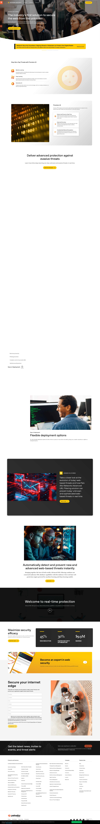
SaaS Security (10, 796)
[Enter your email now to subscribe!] (70, 746)
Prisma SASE (23, 786)
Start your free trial (13, 28)
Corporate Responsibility (69, 770)
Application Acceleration (25, 788)
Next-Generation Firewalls (26, 766)
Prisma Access (24, 796)
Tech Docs (81, 786)
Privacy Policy (33, 722)
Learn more (49, 580)
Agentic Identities (53, 777)
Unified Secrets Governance (55, 781)
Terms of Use (20, 819)
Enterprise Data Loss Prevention (13, 787)
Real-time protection (14, 353)
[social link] (71, 820)
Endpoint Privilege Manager (54, 770)
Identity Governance (53, 772)
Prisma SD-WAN (24, 800)
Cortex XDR (38, 786)
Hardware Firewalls (24, 769)
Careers (66, 765)
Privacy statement (9, 822)
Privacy (9, 819)
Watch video (63, 501)
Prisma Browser (24, 798)
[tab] (44, 50)
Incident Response (53, 795)
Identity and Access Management (56, 768)
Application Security (39, 771)
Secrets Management (53, 779)
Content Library (82, 768)
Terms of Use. (23, 720)
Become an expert (85, 662)
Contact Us (67, 768)
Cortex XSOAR (38, 788)
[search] (82, 2)
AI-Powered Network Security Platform (15, 763)
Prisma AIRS (10, 769)
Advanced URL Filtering (12, 780)
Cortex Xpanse (38, 790)
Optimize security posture (15, 363)
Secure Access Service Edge (26, 783)
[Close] (98, 822)
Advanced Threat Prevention (13, 778)
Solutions (31, 2)
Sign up (87, 746)
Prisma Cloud (38, 778)
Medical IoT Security (11, 791)
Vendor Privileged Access (54, 786)
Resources (37, 2)
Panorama (23, 780)
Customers (67, 772)
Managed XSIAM (39, 796)
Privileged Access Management (55, 765)
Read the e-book (80, 46)
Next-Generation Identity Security (56, 763)
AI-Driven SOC (38, 781)
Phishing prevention (14, 356)
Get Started (88, 2)
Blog (80, 763)
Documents (27, 819)
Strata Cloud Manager (25, 773)
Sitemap (80, 784)
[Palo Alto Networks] (14, 2)
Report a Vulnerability (83, 781)
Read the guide (11, 31)
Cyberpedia (81, 770)
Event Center (81, 772)
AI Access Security (11, 771)
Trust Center (14, 819)
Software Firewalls (24, 771)
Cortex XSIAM (38, 783)
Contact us (11, 726)
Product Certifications (83, 779)
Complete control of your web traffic (18, 360)
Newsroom (67, 779)
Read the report (12, 640)
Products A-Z (81, 777)
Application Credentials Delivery (55, 784)
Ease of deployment (14, 367)
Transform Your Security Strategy (56, 797)
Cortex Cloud (38, 769)
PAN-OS (22, 778)
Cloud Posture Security (40, 773)
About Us (66, 763)
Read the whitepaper (48, 167)
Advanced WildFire (11, 782)
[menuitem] (15, 2)
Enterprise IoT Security (12, 789)
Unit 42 (80, 788)
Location (66, 777)
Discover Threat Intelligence (55, 799)
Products (25, 2)
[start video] (50, 610)
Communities (81, 765)
